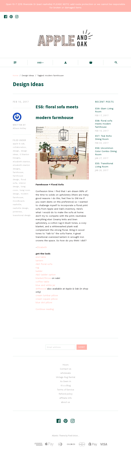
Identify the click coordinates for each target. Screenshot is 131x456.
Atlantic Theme (58, 436)
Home (15, 75)
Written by (19, 125)
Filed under (19, 140)
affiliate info (65, 398)
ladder (39, 271)
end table (41, 257)
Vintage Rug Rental (65, 377)
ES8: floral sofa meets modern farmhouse (103, 123)
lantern (39, 260)
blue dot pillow (44, 302)
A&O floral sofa (44, 264)
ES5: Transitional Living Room (104, 165)
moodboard (18, 201)
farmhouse (18, 172)
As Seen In (65, 381)
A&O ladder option (46, 274)
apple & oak (18, 144)
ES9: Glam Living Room (104, 110)
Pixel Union (73, 436)
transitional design (22, 215)
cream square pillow (47, 299)
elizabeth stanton (21, 161)
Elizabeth (42, 247)
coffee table (43, 281)
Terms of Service (65, 389)
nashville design (20, 208)
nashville (17, 204)
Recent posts (104, 101)
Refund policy (66, 394)
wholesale (65, 373)
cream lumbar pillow (47, 295)
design (16, 151)
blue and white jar (46, 285)
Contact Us (65, 369)
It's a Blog (66, 385)
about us (65, 402)
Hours (65, 365)
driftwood (41, 288)
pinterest (17, 212)
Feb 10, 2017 (21, 101)
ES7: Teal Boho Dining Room (103, 137)
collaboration (19, 147)
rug (37, 267)
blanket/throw (43, 278)
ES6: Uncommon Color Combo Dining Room (106, 151)
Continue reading (45, 309)
